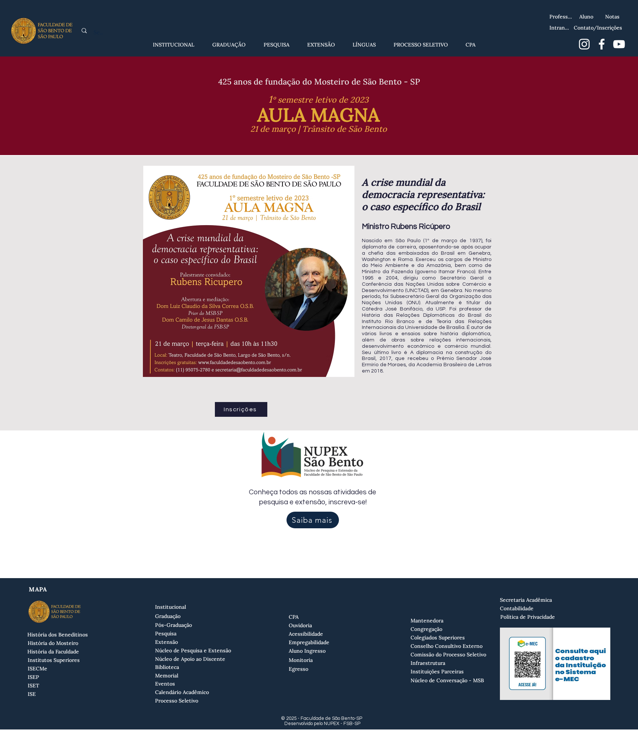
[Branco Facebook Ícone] (601, 44)
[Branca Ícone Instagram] (584, 44)
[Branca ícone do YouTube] (619, 44)
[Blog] (626, 10)
